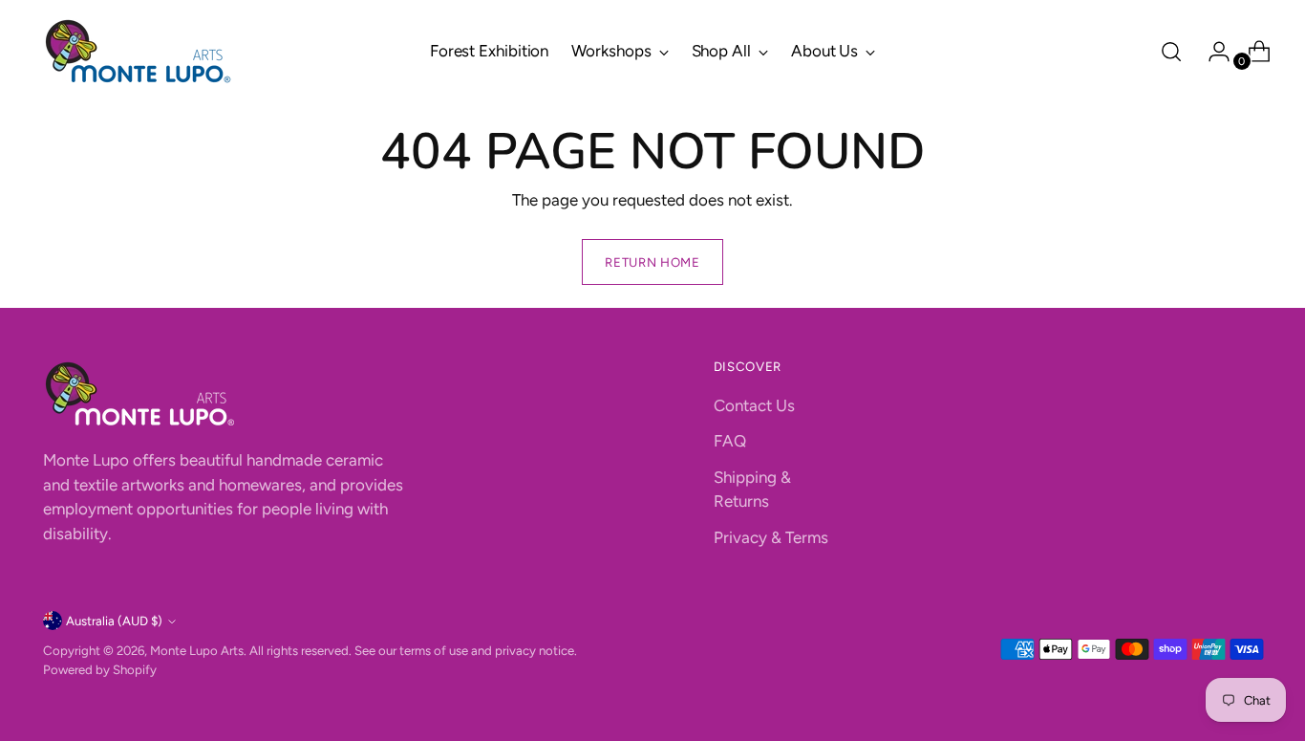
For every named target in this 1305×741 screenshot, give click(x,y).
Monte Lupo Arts (197, 650)
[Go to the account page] (1211, 52)
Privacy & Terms (771, 537)
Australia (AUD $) (114, 620)
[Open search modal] (1171, 52)
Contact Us (754, 405)
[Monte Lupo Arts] (138, 51)
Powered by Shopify (100, 669)
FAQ (730, 440)
